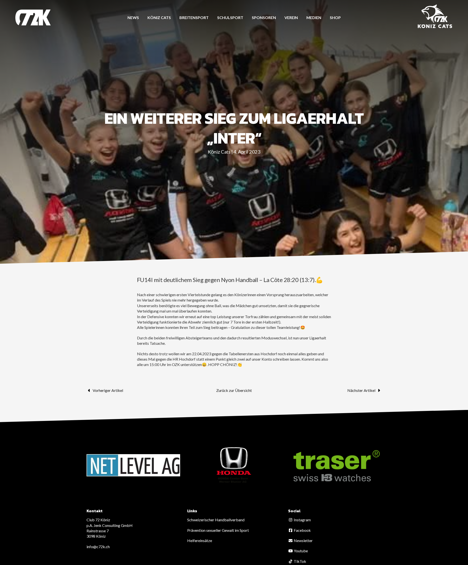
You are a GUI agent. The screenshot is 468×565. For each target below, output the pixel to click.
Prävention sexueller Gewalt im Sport (218, 530)
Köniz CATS (159, 17)
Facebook (302, 530)
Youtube (300, 550)
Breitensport (194, 17)
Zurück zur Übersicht (234, 390)
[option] (133, 465)
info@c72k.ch (98, 546)
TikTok (299, 561)
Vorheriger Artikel (108, 390)
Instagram (302, 519)
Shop (335, 17)
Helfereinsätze (199, 540)
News (133, 17)
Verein (291, 17)
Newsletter (303, 540)
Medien (313, 17)
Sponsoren (264, 17)
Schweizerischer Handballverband (215, 519)
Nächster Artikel (361, 390)
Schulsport (230, 17)
